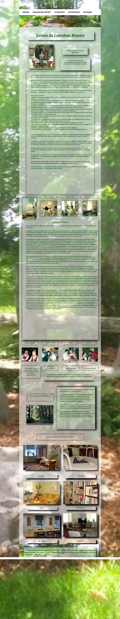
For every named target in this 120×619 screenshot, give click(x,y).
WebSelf (117, 558)
